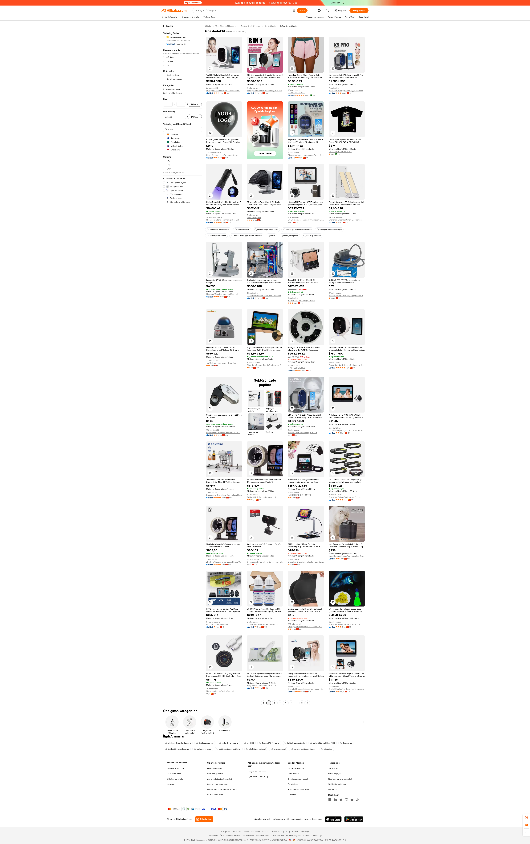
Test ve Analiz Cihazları (250, 26)
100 (302, 703)
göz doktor (328, 749)
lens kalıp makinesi (313, 236)
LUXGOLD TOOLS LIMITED (299, 495)
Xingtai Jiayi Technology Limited (301, 300)
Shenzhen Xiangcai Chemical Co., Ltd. (345, 624)
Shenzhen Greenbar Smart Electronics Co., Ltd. (347, 220)
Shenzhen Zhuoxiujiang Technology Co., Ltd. (306, 562)
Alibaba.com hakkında (177, 763)
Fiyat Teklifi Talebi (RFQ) (258, 777)
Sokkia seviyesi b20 (206, 743)
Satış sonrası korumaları (217, 784)
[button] (294, 10)
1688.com (236, 831)
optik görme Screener (230, 743)
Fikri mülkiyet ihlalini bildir (298, 789)
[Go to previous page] (263, 702)
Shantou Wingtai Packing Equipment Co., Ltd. (347, 295)
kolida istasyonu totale (296, 743)
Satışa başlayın (334, 774)
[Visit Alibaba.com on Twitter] (341, 799)
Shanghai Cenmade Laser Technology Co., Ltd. (224, 90)
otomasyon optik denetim (220, 230)
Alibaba (208, 26)
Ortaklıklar (332, 789)
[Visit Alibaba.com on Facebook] (330, 799)
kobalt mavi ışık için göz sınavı (179, 743)
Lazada (265, 831)
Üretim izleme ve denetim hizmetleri (222, 789)
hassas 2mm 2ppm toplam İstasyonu (248, 236)
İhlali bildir (292, 795)
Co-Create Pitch (174, 774)
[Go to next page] (307, 702)
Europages (305, 831)
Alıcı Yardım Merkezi (296, 768)
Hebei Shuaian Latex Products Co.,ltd (222, 155)
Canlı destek (293, 774)
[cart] (328, 11)
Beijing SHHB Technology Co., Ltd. (261, 497)
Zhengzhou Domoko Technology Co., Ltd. (264, 90)
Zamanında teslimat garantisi (219, 779)
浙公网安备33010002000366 (310, 840)
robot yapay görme (290, 236)
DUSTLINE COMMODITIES (340, 151)
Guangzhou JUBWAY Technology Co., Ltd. (265, 624)
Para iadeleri (293, 784)
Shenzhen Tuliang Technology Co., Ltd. (222, 220)
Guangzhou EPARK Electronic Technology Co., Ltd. (265, 295)
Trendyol (294, 831)
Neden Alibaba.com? (176, 768)
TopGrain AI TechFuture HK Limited (221, 363)
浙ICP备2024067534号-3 (335, 840)
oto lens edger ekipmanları (267, 230)
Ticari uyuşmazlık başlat (298, 779)
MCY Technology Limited (217, 624)
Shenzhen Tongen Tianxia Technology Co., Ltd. (265, 365)
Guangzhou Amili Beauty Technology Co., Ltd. (347, 365)
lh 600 (272, 236)
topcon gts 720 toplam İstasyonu (299, 230)
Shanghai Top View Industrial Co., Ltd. (222, 294)
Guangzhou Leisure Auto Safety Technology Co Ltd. (265, 562)
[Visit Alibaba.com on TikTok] (357, 799)
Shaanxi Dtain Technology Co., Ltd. (302, 432)
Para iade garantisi (215, 774)
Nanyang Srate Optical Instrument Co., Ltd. (224, 432)
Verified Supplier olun (337, 784)
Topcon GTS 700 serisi (270, 743)
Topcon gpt (347, 743)
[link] (526, 817)
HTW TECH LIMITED (296, 368)
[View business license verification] (290, 839)
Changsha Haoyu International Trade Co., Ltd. (306, 155)
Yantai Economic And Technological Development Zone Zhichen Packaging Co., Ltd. (347, 556)
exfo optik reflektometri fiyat (331, 230)
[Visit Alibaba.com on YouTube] (352, 799)
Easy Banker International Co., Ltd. (261, 685)
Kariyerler (171, 784)
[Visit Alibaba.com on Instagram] (346, 799)
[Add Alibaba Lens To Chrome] (204, 819)
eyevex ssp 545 (243, 230)
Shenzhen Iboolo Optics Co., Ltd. (220, 691)
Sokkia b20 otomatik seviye (178, 749)
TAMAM (194, 104)
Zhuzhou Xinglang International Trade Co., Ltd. (224, 562)
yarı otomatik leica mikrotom (305, 749)
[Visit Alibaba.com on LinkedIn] (335, 799)
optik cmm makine (204, 749)
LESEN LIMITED (254, 217)
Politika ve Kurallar (215, 795)
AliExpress (225, 831)
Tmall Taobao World (251, 831)
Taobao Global (276, 831)
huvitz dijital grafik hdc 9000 (324, 743)
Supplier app (260, 819)
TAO (286, 831)
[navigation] (182, 365)
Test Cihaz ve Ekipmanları (226, 26)
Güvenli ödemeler (214, 768)
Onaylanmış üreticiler (257, 771)
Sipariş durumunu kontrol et (340, 779)
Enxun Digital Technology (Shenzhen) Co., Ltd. (306, 220)
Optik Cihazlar (270, 26)
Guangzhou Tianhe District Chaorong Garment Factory (306, 626)
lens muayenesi (280, 749)
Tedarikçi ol (333, 768)
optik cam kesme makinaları (230, 749)
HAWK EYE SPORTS (296, 93)
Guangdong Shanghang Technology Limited (224, 495)
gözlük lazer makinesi (257, 749)
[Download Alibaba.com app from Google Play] (353, 819)
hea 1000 (250, 743)
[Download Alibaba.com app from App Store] (333, 819)
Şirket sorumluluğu (175, 779)
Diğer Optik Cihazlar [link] (288, 26)
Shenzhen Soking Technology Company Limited (347, 90)
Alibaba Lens (181, 819)
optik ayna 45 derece (218, 236)
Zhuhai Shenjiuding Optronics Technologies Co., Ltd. (347, 430)
